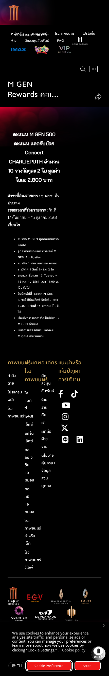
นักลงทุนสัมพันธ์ (37, 40)
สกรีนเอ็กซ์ (29, 437)
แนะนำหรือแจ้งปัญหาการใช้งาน (69, 371)
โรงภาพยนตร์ (65, 33)
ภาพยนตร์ (39, 33)
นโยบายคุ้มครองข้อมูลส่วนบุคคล (48, 471)
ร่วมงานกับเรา (44, 411)
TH (19, 665)
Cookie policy (73, 649)
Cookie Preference (48, 665)
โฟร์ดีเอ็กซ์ (29, 420)
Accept (88, 665)
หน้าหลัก (17, 33)
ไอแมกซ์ (28, 400)
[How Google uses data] (88, 650)
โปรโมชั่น (89, 33)
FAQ (60, 40)
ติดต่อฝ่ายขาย (46, 439)
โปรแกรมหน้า (15, 396)
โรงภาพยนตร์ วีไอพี (33, 560)
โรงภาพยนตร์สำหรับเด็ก (33, 532)
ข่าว (13, 40)
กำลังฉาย (12, 379)
